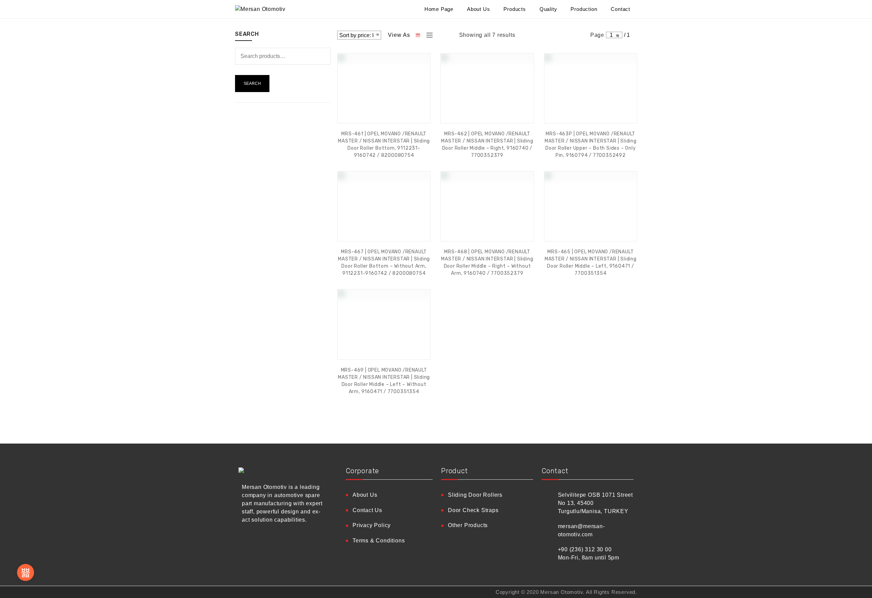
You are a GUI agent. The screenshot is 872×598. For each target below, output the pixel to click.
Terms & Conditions (379, 540)
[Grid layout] (418, 35)
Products (514, 9)
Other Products (468, 525)
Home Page (438, 9)
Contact (620, 9)
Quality (548, 9)
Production (584, 9)
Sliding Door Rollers (475, 495)
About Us (478, 9)
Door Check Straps (473, 510)
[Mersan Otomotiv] (282, 9)
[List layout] (428, 35)
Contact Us (367, 510)
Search (252, 83)
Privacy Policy (372, 525)
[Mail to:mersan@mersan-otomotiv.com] (25, 572)
